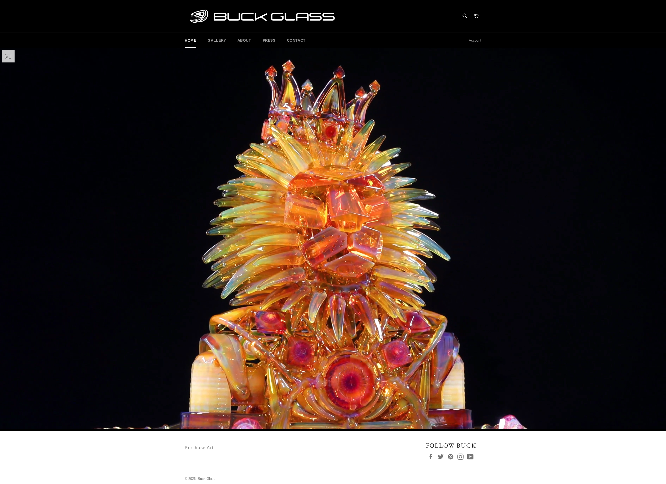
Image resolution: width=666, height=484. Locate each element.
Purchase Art (199, 447)
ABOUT (244, 40)
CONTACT (296, 40)
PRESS (269, 40)
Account (475, 40)
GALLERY (217, 40)
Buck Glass (206, 479)
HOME (190, 40)
